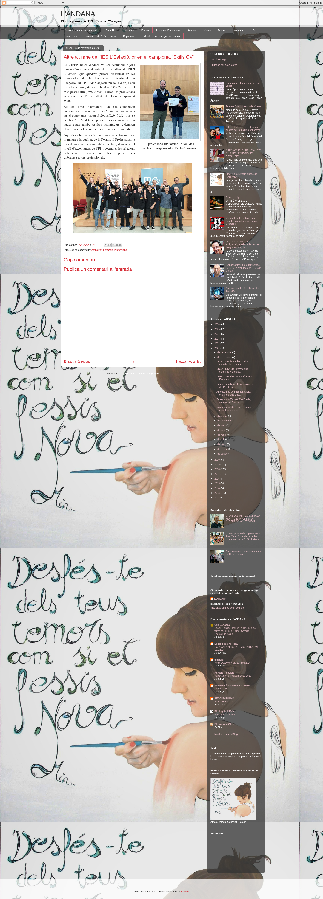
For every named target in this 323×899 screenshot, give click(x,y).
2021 (217, 348)
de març (222, 444)
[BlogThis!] (110, 245)
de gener (222, 453)
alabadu (219, 659)
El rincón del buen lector (223, 64)
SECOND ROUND (224, 698)
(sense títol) (232, 197)
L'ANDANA (78, 14)
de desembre (224, 352)
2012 (217, 497)
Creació (192, 30)
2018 (217, 469)
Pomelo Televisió (224, 672)
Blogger (185, 891)
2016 (217, 478)
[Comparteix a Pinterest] (120, 245)
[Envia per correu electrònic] (106, 245)
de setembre (224, 420)
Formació (129, 30)
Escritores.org (218, 59)
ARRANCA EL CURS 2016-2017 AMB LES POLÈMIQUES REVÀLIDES (243, 153)
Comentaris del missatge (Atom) (141, 373)
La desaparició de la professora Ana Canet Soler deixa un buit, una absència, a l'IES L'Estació (243, 536)
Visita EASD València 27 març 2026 (232, 662)
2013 (217, 493)
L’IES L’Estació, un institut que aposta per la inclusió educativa (243, 128)
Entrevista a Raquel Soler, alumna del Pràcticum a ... (234, 385)
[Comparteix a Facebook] (117, 245)
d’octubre (222, 416)
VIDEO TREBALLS (223, 701)
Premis (145, 30)
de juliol (221, 425)
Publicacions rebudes (225, 714)
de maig (222, 434)
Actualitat (111, 30)
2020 (217, 459)
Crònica (222, 30)
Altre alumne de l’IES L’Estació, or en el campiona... (233, 393)
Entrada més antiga (188, 361)
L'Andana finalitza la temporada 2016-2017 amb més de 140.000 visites (243, 268)
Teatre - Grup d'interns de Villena (243, 106)
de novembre (224, 357)
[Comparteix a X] (113, 245)
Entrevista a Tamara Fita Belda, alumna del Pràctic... (233, 401)
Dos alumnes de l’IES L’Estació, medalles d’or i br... (233, 408)
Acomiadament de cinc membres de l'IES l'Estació (244, 552)
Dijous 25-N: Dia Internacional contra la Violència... (232, 370)
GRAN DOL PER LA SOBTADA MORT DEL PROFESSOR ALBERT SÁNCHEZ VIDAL (243, 518)
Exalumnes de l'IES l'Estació (100, 36)
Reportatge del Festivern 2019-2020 (232, 676)
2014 (217, 488)
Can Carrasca (222, 625)
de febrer (222, 449)
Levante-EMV (221, 688)
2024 (217, 334)
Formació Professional (168, 30)
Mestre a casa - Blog (226, 734)
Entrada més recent (77, 361)
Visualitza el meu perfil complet (227, 607)
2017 (217, 473)
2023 (217, 338)
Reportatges (129, 36)
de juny (221, 430)
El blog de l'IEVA (224, 711)
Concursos (239, 30)
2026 (217, 324)
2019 (217, 464)
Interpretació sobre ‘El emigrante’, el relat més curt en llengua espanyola (242, 244)
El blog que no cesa (226, 643)
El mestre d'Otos (224, 724)
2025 (217, 329)
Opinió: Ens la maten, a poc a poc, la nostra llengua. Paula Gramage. (242, 221)
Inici (132, 361)
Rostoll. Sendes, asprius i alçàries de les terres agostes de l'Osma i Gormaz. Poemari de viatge (235, 631)
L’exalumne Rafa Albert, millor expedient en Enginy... (232, 363)
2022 (217, 343)
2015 (217, 483)
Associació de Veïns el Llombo (232, 685)
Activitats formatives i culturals (81, 30)
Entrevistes (71, 36)
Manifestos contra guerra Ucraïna (162, 36)
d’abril (220, 439)
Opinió (207, 30)
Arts (255, 30)
